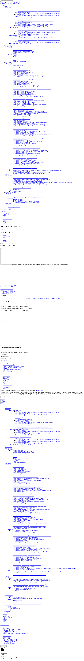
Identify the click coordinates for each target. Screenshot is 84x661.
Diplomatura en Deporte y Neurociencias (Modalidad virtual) (24, 187)
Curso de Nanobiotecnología (18, 65)
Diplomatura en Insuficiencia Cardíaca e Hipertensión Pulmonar (25, 135)
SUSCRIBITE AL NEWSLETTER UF (11, 640)
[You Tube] (47, 298)
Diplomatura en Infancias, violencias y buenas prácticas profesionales (26, 153)
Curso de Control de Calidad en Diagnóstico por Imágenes (24, 102)
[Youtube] (2, 399)
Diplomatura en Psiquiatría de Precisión (20, 165)
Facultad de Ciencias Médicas (18, 48)
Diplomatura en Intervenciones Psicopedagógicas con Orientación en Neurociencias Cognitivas (31, 146)
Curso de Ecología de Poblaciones (19, 71)
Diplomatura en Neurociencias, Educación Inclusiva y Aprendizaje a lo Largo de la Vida (30, 150)
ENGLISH (5, 223)
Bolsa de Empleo (6, 376)
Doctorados (15, 55)
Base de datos (5, 238)
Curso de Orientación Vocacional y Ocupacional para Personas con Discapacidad (28, 100)
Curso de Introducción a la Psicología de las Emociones (23, 116)
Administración (6, 217)
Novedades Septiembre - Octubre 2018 (8, 285)
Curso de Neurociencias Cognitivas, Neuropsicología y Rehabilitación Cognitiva (28, 96)
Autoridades (31, 11)
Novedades (5, 241)
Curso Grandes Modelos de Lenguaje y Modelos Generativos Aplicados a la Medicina (29, 125)
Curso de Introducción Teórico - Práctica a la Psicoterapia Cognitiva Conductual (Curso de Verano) (32, 89)
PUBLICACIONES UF (7, 642)
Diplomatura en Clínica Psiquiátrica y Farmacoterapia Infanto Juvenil (26, 136)
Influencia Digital (39, 390)
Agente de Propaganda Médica (19, 195)
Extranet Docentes (6, 386)
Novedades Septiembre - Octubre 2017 (8, 291)
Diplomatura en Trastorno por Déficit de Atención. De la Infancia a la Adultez (28, 141)
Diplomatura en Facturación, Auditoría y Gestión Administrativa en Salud (27, 202)
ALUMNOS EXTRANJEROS (9, 643)
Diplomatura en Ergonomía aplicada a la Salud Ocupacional (24, 160)
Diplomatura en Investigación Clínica (20, 139)
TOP (1, 403)
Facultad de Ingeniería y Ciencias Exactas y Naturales (13, 366)
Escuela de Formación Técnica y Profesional (11, 369)
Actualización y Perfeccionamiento (19, 61)
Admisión (27, 11)
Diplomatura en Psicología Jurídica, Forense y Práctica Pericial (25, 158)
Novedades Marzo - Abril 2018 (6, 289)
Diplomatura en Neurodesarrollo (19, 130)
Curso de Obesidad (16, 80)
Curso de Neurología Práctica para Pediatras (21, 73)
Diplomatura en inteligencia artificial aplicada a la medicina (24, 143)
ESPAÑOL (5, 222)
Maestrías (14, 56)
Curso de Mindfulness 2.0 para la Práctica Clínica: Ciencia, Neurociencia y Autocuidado (30, 122)
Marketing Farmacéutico (17, 199)
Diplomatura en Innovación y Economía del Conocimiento (24, 144)
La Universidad (6, 362)
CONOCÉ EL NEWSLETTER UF (10, 639)
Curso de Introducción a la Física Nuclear (21, 101)
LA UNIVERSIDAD (7, 213)
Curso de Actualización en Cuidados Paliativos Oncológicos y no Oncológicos (28, 85)
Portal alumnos (6, 387)
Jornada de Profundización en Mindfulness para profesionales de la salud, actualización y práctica (31, 172)
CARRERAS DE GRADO (8, 630)
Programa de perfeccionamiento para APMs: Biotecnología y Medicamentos (27, 197)
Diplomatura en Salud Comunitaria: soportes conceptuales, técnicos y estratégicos (28, 138)
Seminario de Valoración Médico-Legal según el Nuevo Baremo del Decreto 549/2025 (29, 173)
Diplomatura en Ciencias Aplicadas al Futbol (21, 145)
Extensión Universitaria (7, 371)
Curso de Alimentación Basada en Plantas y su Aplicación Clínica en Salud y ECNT (29, 124)
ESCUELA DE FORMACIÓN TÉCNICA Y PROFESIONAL (15, 633)
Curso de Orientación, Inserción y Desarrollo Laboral (23, 99)
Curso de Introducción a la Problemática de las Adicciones (24, 105)
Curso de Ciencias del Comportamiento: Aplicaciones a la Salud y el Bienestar (28, 117)
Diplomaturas (15, 58)
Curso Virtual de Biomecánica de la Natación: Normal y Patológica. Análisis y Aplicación (30, 184)
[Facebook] (29, 298)
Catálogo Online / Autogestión (9, 237)
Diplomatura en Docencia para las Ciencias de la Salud (23, 132)
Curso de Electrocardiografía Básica (20, 74)
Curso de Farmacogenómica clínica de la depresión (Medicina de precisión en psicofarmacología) (31, 107)
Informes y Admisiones (7, 373)
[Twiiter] (34, 298)
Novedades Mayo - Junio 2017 (6, 293)
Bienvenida (5, 235)
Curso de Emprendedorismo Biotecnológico (21, 70)
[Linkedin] (53, 298)
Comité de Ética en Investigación (9, 364)
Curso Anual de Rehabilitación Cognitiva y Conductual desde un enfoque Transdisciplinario (30, 97)
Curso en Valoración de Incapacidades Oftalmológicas (23, 92)
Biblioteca (5, 215)
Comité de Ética (6, 214)
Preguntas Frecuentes (55, 11)
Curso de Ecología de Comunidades (20, 67)
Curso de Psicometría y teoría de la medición (21, 119)
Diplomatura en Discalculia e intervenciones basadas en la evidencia (26, 155)
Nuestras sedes (6, 377)
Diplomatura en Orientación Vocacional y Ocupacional (23, 133)
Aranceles (49, 11)
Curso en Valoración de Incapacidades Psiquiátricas (23, 93)
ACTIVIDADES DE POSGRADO (10, 631)
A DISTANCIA (6, 632)
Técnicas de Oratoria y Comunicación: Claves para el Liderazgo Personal (27, 201)
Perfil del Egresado (21, 11)
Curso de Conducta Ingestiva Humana (20, 81)
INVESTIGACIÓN (7, 636)
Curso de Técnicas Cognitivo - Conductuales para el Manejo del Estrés (26, 86)
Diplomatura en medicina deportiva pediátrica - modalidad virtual (25, 149)
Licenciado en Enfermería (27, 17)
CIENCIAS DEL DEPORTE (8, 634)
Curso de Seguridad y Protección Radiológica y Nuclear (24, 103)
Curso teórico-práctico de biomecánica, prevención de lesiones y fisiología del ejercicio (29, 104)
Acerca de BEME (6, 236)
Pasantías (14, 60)
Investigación (5, 370)
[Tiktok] (58, 298)
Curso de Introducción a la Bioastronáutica (21, 126)
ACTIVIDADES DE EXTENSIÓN (10, 641)
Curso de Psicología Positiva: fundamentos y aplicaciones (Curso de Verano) (27, 87)
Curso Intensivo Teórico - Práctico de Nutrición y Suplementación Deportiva (27, 180)
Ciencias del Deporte (17, 191)
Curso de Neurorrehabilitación (19, 120)
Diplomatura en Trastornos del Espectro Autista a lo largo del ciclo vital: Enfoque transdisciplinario (32, 134)
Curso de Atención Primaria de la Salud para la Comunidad (24, 123)
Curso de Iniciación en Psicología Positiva (21, 83)
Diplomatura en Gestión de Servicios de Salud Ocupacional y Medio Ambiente (28, 162)
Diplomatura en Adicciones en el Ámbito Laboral (22, 159)
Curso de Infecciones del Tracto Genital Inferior (22, 84)
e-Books (4, 240)
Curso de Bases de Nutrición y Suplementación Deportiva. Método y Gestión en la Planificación (31, 179)
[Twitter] (2, 398)
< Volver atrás (3, 211)
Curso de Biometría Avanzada (18, 66)
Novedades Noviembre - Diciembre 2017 (8, 290)
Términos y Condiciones (7, 385)
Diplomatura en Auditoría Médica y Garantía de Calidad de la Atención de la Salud (29, 131)
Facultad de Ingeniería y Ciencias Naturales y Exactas (23, 51)
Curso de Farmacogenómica (18, 69)
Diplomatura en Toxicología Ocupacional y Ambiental (23, 161)
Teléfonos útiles (6, 383)
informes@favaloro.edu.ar (5, 360)
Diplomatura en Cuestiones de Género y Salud (22, 142)
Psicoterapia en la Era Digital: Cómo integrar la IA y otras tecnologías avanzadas (28, 111)
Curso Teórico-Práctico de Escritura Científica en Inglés (23, 109)
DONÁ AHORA (6, 638)
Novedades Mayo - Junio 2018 (6, 287)
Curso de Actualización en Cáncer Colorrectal (22, 114)
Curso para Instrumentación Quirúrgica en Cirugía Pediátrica (24, 115)
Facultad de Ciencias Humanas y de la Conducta (22, 50)
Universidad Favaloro (4, 625)
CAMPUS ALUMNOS (7, 219)
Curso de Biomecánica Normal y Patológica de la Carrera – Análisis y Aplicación (28, 183)
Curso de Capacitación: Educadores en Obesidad (22, 121)
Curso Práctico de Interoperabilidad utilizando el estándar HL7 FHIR (26, 113)
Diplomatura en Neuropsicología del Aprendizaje (22, 154)
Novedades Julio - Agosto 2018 (6, 286)
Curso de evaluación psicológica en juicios (21, 110)
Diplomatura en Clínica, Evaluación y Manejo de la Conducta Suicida (26, 148)
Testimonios (5, 381)
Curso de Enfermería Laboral (18, 90)
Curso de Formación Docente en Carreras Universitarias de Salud (25, 75)
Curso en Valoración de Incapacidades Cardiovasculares (23, 91)
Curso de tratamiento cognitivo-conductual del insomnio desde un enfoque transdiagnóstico (30, 112)
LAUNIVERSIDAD (6, 628)
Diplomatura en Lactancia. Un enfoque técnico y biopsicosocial (25, 168)
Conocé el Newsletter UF (5, 2)
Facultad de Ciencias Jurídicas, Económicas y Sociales (23, 52)
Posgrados (5, 368)
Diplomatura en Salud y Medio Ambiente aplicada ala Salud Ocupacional (27, 163)
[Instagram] (40, 298)
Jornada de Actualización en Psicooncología (21, 171)
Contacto (4, 220)
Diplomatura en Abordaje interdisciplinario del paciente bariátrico (25, 129)
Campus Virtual (6, 379)
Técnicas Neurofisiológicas (18, 200)
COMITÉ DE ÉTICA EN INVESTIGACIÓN (12, 629)
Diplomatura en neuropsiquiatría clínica (20, 152)
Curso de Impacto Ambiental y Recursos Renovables (23, 72)
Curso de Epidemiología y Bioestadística (21, 77)
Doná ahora (5, 221)
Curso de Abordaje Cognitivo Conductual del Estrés (23, 82)
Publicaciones (5, 216)
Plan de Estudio (44, 11)
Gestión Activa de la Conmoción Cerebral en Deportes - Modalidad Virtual (27, 181)
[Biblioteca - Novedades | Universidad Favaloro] (10, 3)
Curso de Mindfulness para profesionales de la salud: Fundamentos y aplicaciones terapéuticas (31, 76)
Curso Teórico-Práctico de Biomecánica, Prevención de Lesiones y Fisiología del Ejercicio (30, 178)
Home (1, 229)
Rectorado (15, 53)
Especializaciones (16, 57)
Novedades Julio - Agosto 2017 (6, 292)
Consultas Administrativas (8, 375)
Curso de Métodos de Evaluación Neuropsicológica (23, 95)
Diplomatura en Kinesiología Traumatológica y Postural (23, 164)
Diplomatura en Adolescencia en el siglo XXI (21, 140)
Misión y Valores (37, 11)
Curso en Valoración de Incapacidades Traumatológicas (23, 94)
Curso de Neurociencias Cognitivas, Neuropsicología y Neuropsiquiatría (27, 79)
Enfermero (20, 17)
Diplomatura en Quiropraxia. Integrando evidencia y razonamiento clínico (27, 156)
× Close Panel (3, 646)
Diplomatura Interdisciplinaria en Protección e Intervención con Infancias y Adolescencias (30, 151)
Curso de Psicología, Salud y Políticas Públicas (22, 106)
